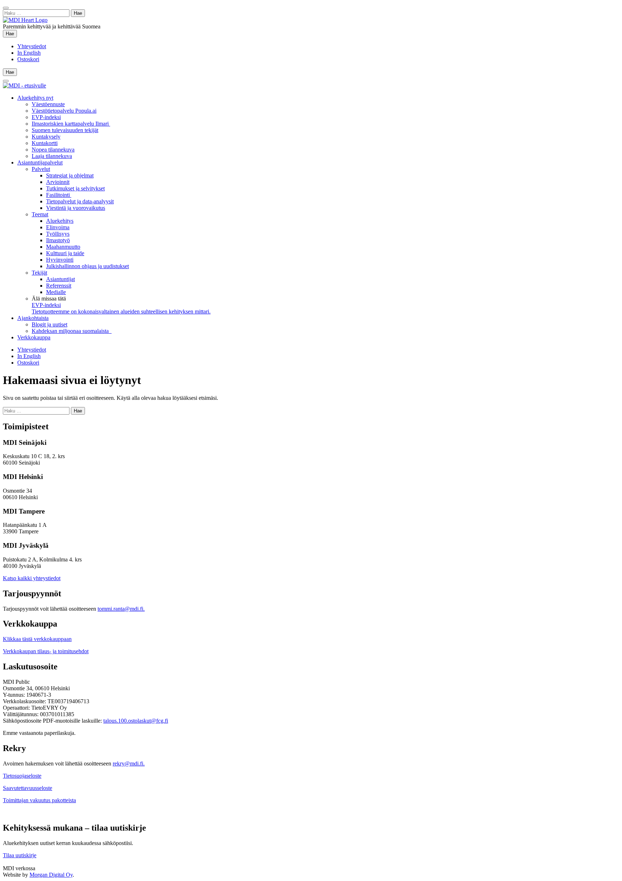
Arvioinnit (57, 182)
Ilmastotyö (58, 240)
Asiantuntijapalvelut (40, 162)
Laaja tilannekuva (52, 156)
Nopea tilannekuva (53, 149)
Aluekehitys (59, 221)
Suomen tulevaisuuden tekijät (65, 130)
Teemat (40, 214)
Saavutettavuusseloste (27, 788)
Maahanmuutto (63, 247)
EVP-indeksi (46, 117)
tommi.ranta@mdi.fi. (121, 609)
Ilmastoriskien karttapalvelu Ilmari (71, 124)
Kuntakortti (45, 143)
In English (29, 53)
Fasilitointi (58, 195)
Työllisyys (57, 234)
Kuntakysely (46, 137)
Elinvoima (57, 227)
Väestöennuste (48, 104)
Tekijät (39, 273)
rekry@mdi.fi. (129, 763)
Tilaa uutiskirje (19, 855)
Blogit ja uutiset (49, 324)
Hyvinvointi (59, 260)
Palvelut (41, 169)
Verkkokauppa (33, 337)
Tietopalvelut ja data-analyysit (80, 201)
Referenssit (58, 286)
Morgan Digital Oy (51, 875)
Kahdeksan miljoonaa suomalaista (72, 331)
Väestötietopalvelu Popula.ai (64, 111)
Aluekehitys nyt (35, 98)
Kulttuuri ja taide (65, 253)
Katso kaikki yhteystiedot (31, 578)
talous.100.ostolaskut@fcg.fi (135, 721)
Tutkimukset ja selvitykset (75, 188)
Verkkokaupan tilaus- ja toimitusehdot (46, 651)
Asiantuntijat (60, 279)
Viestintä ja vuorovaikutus (75, 208)
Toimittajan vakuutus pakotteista (39, 800)
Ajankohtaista (33, 318)
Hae (11, 33)
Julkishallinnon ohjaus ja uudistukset (87, 266)
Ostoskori (28, 59)
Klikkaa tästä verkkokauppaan (37, 639)
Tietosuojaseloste (22, 776)
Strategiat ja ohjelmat (70, 175)
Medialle (56, 292)
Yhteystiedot (31, 46)
